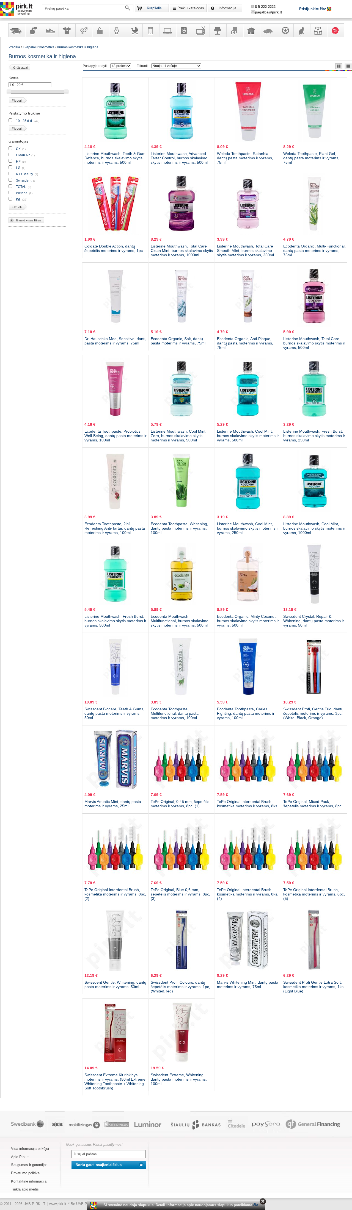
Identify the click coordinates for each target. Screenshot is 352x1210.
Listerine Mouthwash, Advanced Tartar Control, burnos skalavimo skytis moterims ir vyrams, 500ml (179, 158)
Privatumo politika (25, 1173)
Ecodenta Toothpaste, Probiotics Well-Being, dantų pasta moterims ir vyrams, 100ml (115, 435)
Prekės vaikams (134, 30)
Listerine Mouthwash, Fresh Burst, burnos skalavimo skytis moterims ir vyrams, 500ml (115, 620)
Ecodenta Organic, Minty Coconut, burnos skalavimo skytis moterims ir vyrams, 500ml (248, 620)
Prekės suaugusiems (84, 30)
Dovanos (318, 30)
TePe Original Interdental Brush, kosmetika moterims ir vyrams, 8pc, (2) (115, 894)
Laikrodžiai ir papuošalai (117, 30)
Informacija (227, 8)
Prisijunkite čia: (313, 9)
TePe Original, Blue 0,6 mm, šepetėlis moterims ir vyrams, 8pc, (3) (180, 894)
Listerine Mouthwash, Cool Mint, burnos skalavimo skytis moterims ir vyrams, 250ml (248, 528)
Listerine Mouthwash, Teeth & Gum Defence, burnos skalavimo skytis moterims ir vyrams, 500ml (114, 158)
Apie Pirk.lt (20, 1157)
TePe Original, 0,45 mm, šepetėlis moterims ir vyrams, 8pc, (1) (180, 803)
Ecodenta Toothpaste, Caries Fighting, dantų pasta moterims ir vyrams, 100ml (245, 713)
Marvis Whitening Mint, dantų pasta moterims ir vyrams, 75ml (247, 984)
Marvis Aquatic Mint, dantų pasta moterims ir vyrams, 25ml (112, 803)
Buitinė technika (184, 30)
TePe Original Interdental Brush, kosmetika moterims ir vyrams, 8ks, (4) (247, 894)
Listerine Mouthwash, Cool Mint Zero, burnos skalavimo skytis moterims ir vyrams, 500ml (178, 435)
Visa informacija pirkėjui (30, 1149)
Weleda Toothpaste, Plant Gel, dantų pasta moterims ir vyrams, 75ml (311, 158)
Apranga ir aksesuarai (67, 30)
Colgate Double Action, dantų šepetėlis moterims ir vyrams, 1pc (113, 248)
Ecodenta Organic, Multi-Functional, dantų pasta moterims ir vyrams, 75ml (314, 250)
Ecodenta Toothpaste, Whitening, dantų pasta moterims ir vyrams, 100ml (179, 528)
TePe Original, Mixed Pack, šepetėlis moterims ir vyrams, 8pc (312, 803)
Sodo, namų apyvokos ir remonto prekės (251, 30)
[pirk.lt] (94, 1205)
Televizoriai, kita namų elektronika (201, 30)
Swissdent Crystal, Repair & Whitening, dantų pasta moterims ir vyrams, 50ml (313, 620)
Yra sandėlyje (16, 30)
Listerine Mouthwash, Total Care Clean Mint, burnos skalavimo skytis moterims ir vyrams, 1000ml (182, 250)
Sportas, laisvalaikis (285, 30)
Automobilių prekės (268, 30)
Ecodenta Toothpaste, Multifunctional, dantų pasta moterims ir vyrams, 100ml (175, 713)
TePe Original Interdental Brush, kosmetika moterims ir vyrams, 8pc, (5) (314, 894)
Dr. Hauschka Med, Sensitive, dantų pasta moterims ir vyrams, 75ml (115, 340)
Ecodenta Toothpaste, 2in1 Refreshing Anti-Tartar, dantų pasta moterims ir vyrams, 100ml (114, 528)
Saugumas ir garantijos (29, 1165)
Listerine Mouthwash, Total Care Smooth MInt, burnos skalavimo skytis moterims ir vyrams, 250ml (245, 250)
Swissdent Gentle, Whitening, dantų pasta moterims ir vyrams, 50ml (115, 984)
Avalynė (50, 30)
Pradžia (14, 47)
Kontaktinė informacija (28, 1181)
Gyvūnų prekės (302, 30)
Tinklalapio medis (25, 1189)
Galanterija (100, 30)
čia (255, 1205)
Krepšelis (154, 8)
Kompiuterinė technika (167, 30)
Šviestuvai (218, 30)
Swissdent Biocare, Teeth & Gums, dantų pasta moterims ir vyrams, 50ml (114, 713)
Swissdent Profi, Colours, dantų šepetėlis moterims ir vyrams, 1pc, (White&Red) (180, 986)
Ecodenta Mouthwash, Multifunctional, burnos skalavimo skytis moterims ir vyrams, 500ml (179, 620)
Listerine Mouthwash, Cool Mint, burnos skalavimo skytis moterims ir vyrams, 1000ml (314, 528)
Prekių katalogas (190, 8)
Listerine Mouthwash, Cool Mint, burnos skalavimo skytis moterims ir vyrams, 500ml (248, 435)
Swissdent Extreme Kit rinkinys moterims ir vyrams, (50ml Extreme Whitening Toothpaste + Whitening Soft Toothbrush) (114, 1081)
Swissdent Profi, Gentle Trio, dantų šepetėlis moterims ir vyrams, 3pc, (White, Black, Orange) (313, 713)
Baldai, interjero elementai (235, 30)
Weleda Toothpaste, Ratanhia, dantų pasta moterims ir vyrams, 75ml (245, 158)
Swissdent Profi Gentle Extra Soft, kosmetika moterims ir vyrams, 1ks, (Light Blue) (314, 986)
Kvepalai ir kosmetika (33, 30)
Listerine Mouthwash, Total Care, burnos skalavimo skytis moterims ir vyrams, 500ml (314, 343)
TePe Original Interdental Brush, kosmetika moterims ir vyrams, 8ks (247, 803)
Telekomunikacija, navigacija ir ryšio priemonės (151, 30)
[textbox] (87, 8)
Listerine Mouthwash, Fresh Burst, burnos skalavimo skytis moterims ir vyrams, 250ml (314, 435)
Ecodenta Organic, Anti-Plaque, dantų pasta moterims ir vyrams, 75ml (245, 343)
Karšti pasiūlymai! (337, 30)
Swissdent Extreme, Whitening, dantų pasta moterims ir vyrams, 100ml (179, 1079)
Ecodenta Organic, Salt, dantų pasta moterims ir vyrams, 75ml (178, 340)
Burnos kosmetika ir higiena (77, 47)
